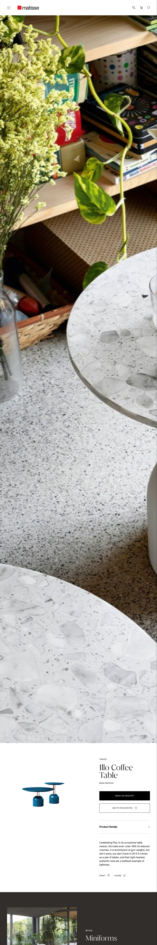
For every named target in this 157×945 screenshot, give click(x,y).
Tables (103, 759)
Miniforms (109, 783)
